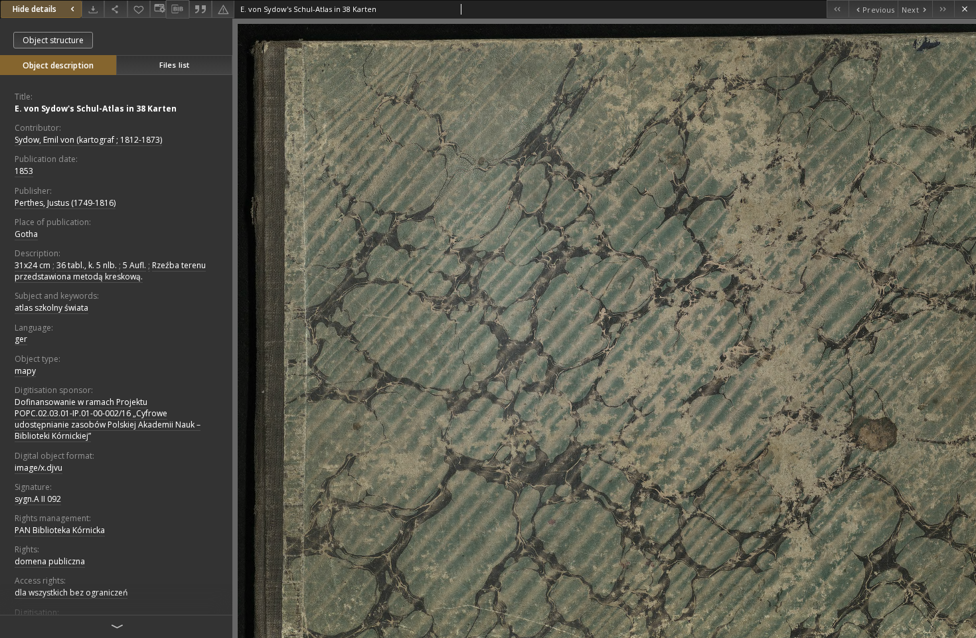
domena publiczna (50, 561)
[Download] (93, 9)
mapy (25, 370)
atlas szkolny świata (51, 307)
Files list (174, 65)
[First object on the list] (838, 9)
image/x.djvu (38, 467)
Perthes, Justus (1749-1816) (65, 202)
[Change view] (158, 9)
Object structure (53, 40)
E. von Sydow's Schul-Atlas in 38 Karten (96, 108)
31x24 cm (32, 265)
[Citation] (200, 9)
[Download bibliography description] (177, 9)
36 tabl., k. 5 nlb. (86, 265)
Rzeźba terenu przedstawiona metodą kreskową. (110, 271)
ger (21, 339)
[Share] (115, 9)
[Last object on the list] (943, 9)
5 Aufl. (134, 265)
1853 (24, 171)
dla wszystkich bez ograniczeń (71, 592)
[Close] (965, 9)
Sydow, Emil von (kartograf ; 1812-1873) (88, 139)
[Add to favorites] (138, 9)
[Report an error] (223, 9)
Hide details (34, 9)
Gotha (26, 234)
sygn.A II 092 (38, 499)
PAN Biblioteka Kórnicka (60, 530)
